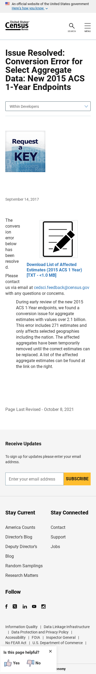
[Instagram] (43, 606)
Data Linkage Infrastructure (67, 627)
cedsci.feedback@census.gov (61, 287)
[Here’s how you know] (48, 6)
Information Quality (21, 627)
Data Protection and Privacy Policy (40, 632)
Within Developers (24, 106)
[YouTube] (34, 606)
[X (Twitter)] (15, 606)
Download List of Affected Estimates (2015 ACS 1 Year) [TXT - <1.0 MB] (54, 270)
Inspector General (60, 637)
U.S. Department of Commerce (58, 643)
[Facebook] (8, 606)
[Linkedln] (24, 606)
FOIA (36, 637)
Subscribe (77, 478)
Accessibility (15, 637)
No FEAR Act (15, 643)
